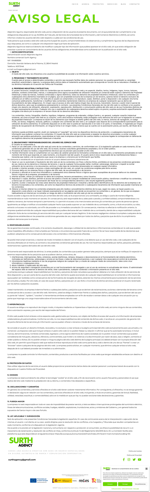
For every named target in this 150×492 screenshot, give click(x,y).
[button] (146, 469)
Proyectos (98, 4)
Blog (123, 4)
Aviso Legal (136, 488)
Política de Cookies (116, 488)
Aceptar (110, 484)
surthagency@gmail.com (22, 459)
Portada (10, 10)
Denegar (125, 484)
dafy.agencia (93, 488)
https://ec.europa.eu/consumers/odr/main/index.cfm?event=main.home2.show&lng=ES (92, 434)
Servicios (112, 4)
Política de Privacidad (127, 488)
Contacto (135, 4)
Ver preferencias (140, 484)
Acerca (85, 4)
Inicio (75, 4)
